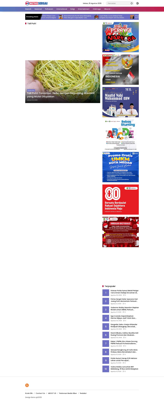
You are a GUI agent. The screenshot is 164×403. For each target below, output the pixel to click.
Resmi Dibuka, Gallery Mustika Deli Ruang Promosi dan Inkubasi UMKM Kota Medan (124, 334)
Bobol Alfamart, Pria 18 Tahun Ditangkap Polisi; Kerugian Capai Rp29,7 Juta (65, 17)
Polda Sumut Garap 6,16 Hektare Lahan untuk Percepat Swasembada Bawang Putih (124, 359)
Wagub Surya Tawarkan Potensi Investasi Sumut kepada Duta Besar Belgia (137, 17)
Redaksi (83, 393)
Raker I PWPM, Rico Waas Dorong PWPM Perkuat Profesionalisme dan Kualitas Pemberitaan (124, 342)
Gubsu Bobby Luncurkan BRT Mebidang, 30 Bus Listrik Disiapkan (124, 368)
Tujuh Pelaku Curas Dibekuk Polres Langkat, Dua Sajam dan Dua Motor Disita (99, 17)
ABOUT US (52, 393)
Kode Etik (29, 393)
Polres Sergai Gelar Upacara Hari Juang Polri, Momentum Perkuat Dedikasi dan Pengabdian (124, 300)
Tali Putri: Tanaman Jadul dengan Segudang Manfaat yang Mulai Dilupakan (61, 95)
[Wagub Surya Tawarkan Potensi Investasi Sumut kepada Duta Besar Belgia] (120, 17)
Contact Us (40, 393)
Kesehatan (31, 90)
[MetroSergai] (36, 3)
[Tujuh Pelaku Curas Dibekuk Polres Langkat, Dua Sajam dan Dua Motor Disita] (84, 17)
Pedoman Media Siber (68, 393)
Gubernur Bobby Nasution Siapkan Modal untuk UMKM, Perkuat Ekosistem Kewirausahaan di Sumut (125, 309)
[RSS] (27, 385)
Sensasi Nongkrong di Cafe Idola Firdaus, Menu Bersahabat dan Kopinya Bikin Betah (124, 351)
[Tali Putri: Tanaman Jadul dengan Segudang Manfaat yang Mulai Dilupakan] (62, 81)
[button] (131, 3)
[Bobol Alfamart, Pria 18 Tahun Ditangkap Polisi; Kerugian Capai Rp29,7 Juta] (48, 17)
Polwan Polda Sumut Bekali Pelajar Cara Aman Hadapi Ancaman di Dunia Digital (125, 292)
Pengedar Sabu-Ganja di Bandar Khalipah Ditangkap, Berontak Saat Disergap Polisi (124, 325)
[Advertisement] (62, 43)
